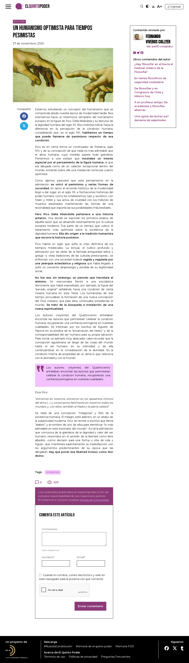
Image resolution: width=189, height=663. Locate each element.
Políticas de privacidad (83, 656)
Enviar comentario (90, 606)
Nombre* (48, 557)
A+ (159, 6)
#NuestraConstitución (58, 646)
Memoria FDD (125, 646)
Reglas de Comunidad (94, 500)
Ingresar (175, 6)
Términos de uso (54, 656)
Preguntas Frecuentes (115, 656)
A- (153, 7)
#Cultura (19, 21)
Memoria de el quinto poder (94, 646)
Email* (81, 557)
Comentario (49, 529)
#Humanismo (52, 472)
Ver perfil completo (159, 46)
